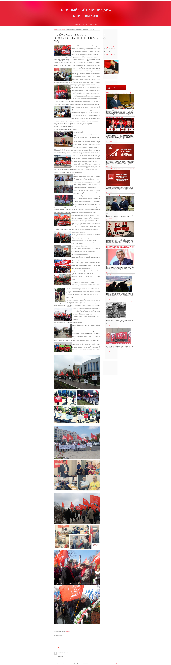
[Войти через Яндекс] (59, 646)
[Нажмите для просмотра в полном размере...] (77, 372)
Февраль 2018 (109, 47)
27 (106, 56)
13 (106, 53)
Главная (55, 29)
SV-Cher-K (68, 631)
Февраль (63, 29)
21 (107, 54)
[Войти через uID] (59, 640)
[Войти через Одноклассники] (59, 650)
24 (112, 54)
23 (111, 54)
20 (106, 54)
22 (109, 54)
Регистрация (116, 663)
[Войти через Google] (59, 648)
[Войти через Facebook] (59, 644)
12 (104, 53)
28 (107, 56)
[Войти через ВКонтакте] (59, 642)
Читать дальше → (109, 115)
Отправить (60, 656)
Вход (112, 663)
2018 (59, 29)
